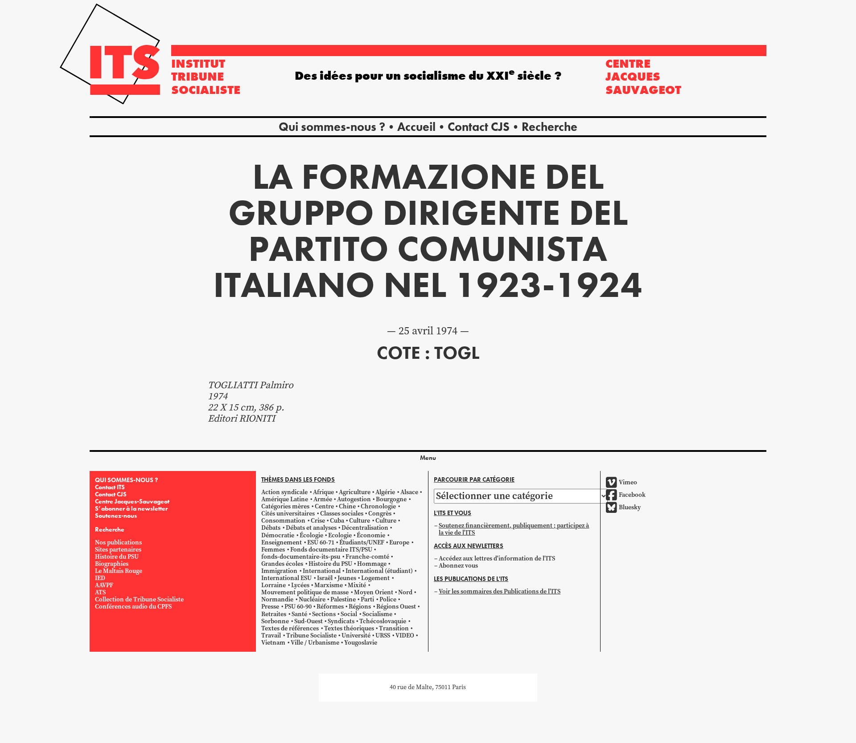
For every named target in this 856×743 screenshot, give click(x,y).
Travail (271, 635)
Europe (399, 542)
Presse (270, 606)
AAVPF (104, 585)
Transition (394, 628)
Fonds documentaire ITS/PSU (331, 549)
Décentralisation (365, 528)
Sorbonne (275, 621)
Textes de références (290, 628)
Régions (360, 606)
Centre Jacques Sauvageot (643, 76)
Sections (324, 614)
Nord (405, 592)
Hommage (372, 564)
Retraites (273, 614)
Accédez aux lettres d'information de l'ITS (497, 558)
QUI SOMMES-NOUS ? (126, 480)
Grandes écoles (282, 564)
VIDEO (404, 635)
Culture (359, 520)
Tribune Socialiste (311, 635)
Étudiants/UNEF (361, 542)
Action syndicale (284, 492)
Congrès (379, 513)
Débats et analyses (311, 528)
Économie (371, 535)
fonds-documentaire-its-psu (300, 556)
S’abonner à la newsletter (131, 508)
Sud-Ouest (308, 621)
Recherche (549, 126)
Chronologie (378, 506)
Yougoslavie (360, 642)
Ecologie (340, 535)
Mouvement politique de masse (305, 592)
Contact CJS (479, 126)
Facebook (632, 495)
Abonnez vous (458, 565)
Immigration (279, 571)
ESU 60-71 (320, 542)
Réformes (330, 606)
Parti (367, 599)
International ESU (286, 578)
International (322, 571)
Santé (299, 614)
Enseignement (281, 542)
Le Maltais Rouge (118, 571)
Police (387, 599)
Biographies (111, 564)
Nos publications (118, 542)
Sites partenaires (118, 549)
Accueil (416, 126)
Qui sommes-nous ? (332, 126)
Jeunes (346, 578)
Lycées (300, 585)
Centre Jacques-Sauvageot (132, 501)
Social (349, 614)
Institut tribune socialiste (205, 76)
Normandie (277, 599)
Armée (322, 499)
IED (100, 578)
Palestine (343, 599)
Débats (270, 528)
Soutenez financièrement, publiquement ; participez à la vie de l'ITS (514, 529)
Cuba (337, 520)
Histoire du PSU (117, 556)
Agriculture (354, 492)
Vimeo (628, 482)
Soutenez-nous (116, 516)
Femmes (273, 549)
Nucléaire (312, 599)
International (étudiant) (379, 571)
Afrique (323, 492)
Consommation (283, 520)
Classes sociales (341, 513)
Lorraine (273, 585)
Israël (325, 578)
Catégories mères (285, 506)
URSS (382, 635)
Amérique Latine (284, 499)
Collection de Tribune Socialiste (139, 599)
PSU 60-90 (298, 606)
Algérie (385, 492)
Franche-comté (367, 556)
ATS (100, 592)
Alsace (409, 492)
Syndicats (341, 621)
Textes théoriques (349, 628)
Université (356, 635)
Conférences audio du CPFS (133, 606)
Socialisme (377, 614)
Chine (347, 506)
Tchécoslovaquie (382, 621)
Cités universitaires (288, 513)
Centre (324, 506)
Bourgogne (391, 499)
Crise (318, 520)
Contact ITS (110, 487)
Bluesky (630, 507)
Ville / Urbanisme (315, 642)
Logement (375, 578)
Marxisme (328, 585)
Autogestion (354, 499)
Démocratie (277, 535)
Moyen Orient (373, 592)
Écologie (311, 535)
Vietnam (273, 642)
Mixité (357, 585)
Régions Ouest (396, 606)
